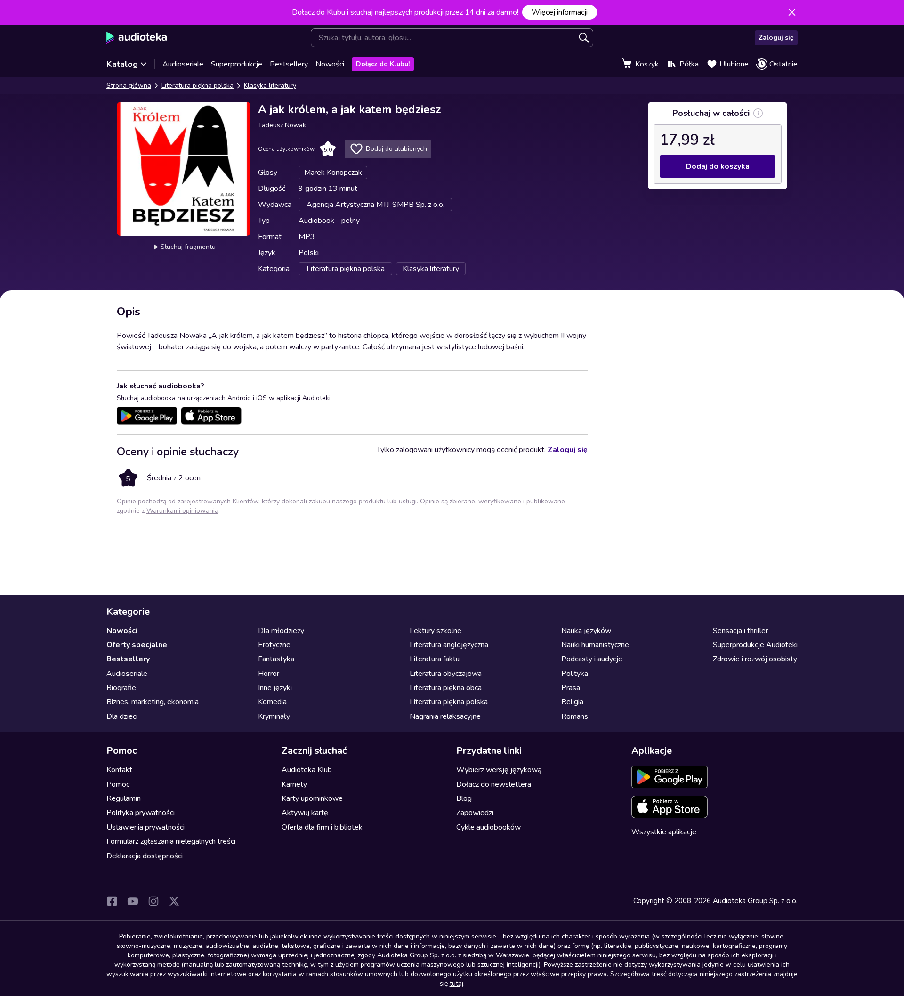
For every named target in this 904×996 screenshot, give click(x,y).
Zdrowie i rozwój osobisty (755, 659)
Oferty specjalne (136, 645)
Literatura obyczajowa (446, 673)
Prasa (570, 688)
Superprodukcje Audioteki (755, 645)
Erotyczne (274, 645)
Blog (464, 798)
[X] (174, 901)
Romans (574, 716)
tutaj (456, 983)
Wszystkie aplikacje (663, 832)
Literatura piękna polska (197, 85)
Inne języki (275, 688)
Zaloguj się (776, 37)
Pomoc (117, 784)
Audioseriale (182, 64)
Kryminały (274, 716)
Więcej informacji (560, 12)
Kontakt (119, 770)
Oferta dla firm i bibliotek (322, 827)
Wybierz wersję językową (498, 770)
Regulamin (123, 798)
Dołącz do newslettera (493, 784)
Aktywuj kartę (305, 812)
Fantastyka (276, 659)
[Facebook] (112, 901)
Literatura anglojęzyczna (449, 645)
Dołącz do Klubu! (383, 63)
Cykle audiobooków (488, 827)
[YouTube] (132, 901)
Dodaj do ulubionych (396, 148)
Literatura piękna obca (446, 688)
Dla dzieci (121, 716)
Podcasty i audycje (591, 659)
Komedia (272, 702)
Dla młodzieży (281, 631)
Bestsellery (289, 64)
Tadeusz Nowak (282, 125)
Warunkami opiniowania (182, 510)
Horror (268, 673)
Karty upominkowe (312, 798)
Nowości (329, 64)
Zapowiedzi (474, 812)
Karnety (294, 784)
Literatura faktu (435, 659)
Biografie (121, 688)
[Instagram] (153, 901)
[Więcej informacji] (758, 113)
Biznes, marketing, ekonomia (152, 702)
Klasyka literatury (270, 85)
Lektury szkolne (435, 631)
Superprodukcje (236, 64)
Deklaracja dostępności (144, 856)
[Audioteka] (136, 37)
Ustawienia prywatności (145, 827)
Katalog (122, 64)
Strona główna (128, 85)
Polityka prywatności (140, 812)
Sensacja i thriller (740, 631)
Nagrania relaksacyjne (445, 716)
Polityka (574, 673)
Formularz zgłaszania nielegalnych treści (170, 841)
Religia (572, 702)
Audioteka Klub (307, 770)
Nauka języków (586, 631)
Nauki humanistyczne (595, 645)
